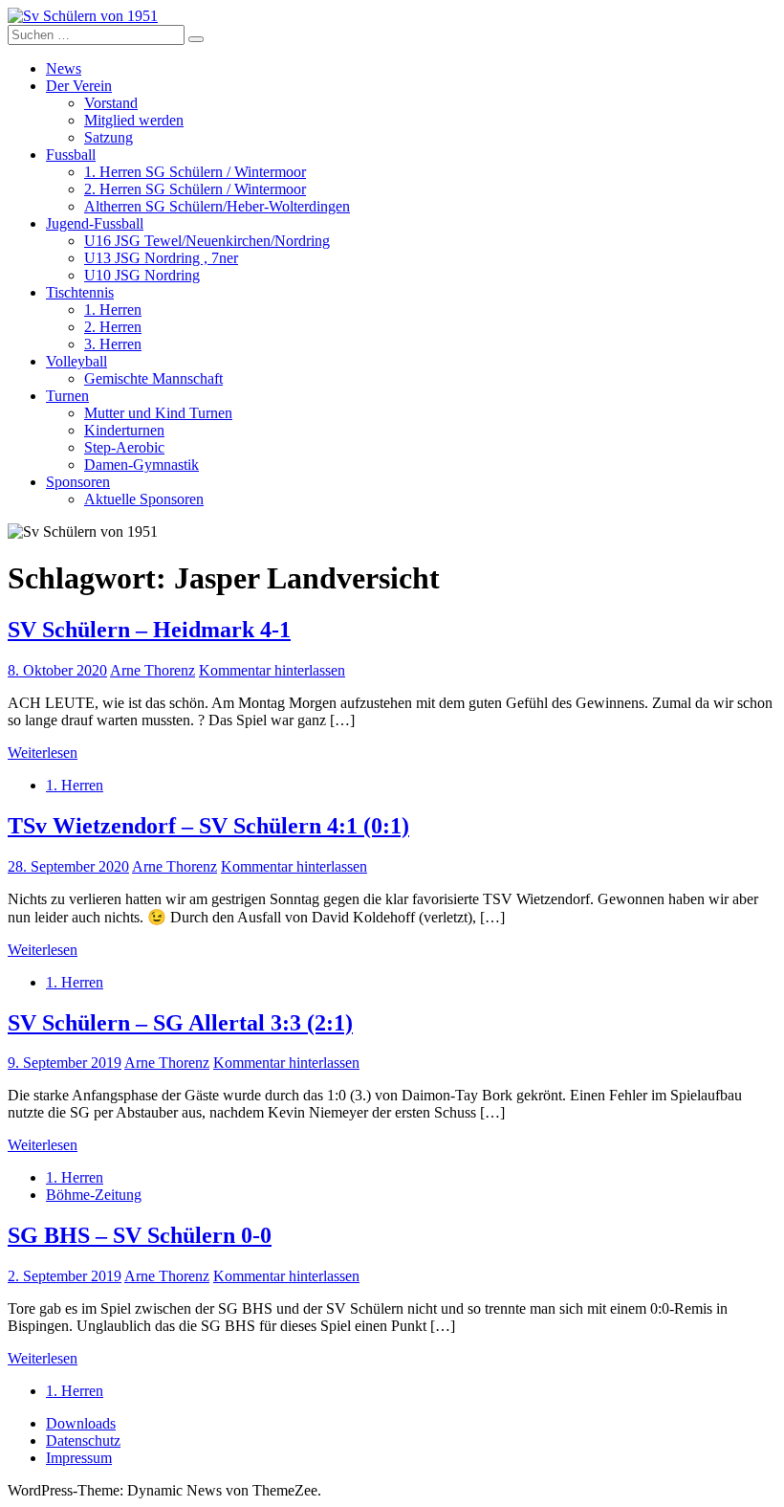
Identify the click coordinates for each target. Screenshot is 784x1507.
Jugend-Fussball (94, 223)
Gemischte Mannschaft (153, 378)
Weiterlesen (42, 752)
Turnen (67, 396)
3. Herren (113, 344)
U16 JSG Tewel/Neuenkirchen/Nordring (207, 241)
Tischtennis (80, 292)
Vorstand (111, 103)
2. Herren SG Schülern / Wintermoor (195, 189)
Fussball (71, 154)
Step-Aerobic (124, 447)
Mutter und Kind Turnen (158, 413)
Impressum (79, 1458)
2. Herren (113, 327)
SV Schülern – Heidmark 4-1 (149, 629)
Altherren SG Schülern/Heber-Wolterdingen (217, 206)
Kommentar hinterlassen (272, 670)
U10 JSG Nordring (142, 275)
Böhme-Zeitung (94, 1194)
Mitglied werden (134, 120)
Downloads (81, 1423)
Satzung (108, 137)
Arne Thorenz (152, 670)
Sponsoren (78, 482)
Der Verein (79, 86)
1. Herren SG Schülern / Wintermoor (195, 172)
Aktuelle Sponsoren (144, 499)
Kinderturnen (124, 430)
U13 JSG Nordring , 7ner (161, 258)
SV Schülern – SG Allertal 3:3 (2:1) (180, 1022)
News (63, 68)
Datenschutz (83, 1440)
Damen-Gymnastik (141, 464)
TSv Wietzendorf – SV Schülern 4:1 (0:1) (208, 825)
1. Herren (113, 309)
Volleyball (76, 361)
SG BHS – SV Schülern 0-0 (140, 1235)
